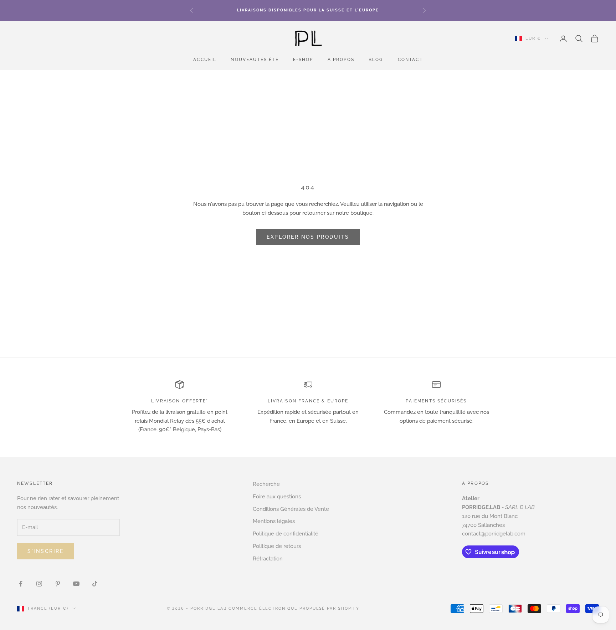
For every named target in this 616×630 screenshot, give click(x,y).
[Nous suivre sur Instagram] (39, 583)
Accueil (204, 59)
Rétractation (268, 558)
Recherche (266, 484)
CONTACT (410, 59)
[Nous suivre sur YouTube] (76, 583)
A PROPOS (341, 59)
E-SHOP (303, 59)
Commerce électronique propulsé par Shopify (294, 608)
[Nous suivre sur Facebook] (20, 583)
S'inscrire (45, 551)
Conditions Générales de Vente (291, 509)
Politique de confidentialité (285, 533)
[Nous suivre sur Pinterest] (57, 583)
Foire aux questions (277, 496)
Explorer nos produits (308, 237)
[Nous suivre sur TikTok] (94, 583)
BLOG (376, 59)
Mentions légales (274, 521)
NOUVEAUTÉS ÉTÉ (254, 59)
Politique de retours (277, 546)
